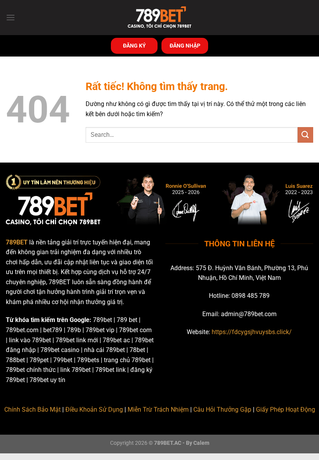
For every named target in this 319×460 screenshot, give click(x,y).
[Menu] (10, 17)
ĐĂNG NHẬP (185, 45)
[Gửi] (305, 134)
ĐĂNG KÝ (134, 45)
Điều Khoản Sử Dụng (94, 409)
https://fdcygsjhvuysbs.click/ (252, 332)
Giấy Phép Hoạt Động (285, 409)
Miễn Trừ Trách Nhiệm (158, 409)
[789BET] (159, 17)
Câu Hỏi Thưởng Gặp (222, 409)
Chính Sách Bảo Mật (32, 409)
